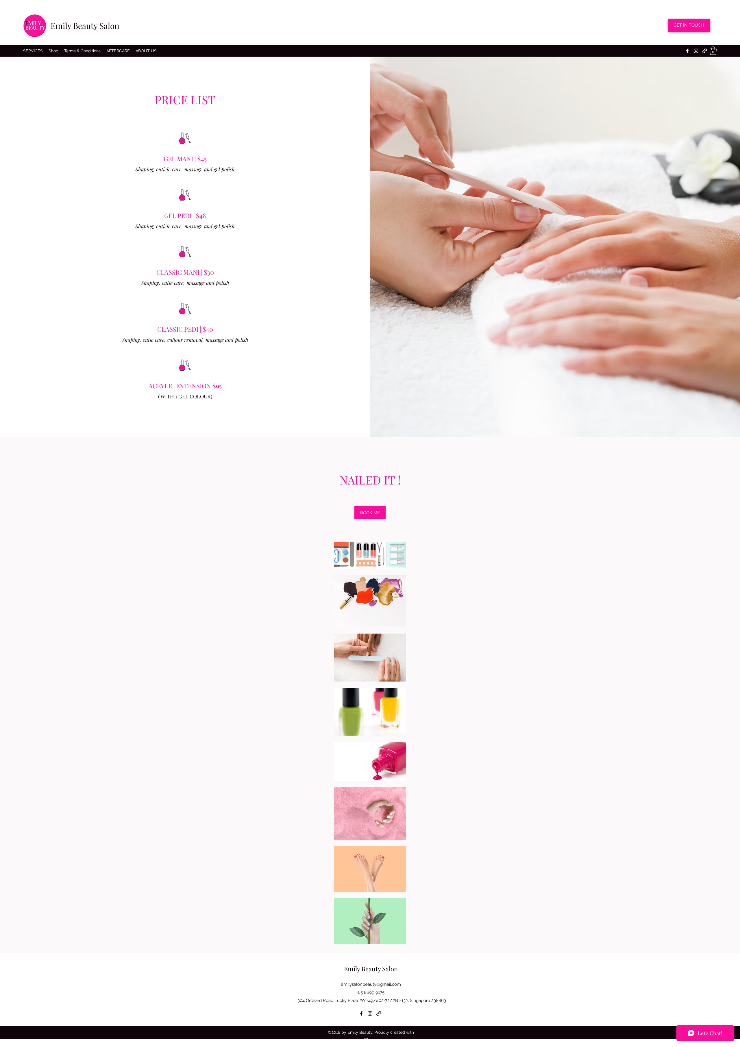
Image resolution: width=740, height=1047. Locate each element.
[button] (713, 51)
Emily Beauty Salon (85, 25)
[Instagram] (696, 51)
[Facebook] (687, 51)
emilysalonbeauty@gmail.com (371, 984)
